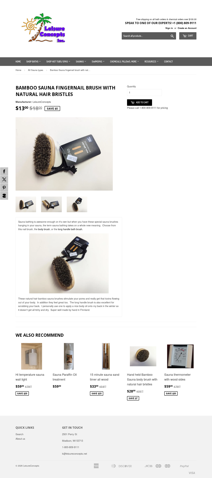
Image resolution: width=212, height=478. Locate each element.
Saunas (80, 61)
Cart (190, 35)
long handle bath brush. (70, 229)
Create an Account (187, 28)
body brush (44, 229)
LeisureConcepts (31, 465)
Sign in (169, 28)
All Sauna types (35, 70)
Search (19, 434)
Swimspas (97, 61)
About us (20, 438)
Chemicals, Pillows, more (123, 61)
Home (18, 61)
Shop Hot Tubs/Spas (57, 61)
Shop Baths (32, 61)
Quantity (131, 86)
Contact (168, 61)
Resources (151, 61)
